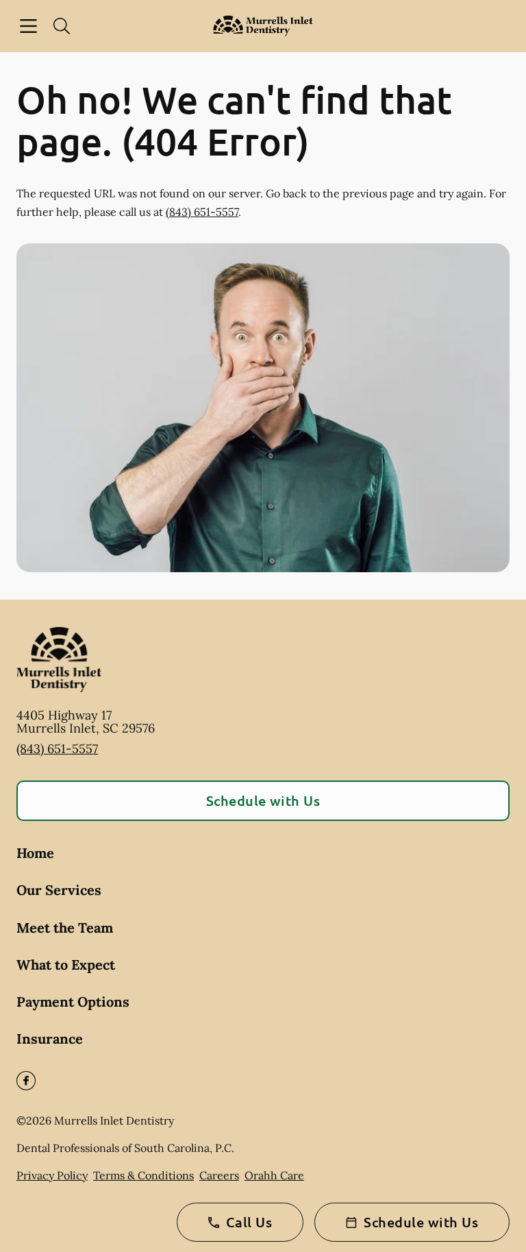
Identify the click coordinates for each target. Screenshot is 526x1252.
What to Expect (65, 964)
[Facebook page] (26, 1080)
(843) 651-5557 (202, 212)
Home (35, 852)
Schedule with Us (263, 800)
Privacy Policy (52, 1175)
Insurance (49, 1038)
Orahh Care (274, 1175)
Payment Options (72, 1001)
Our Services (58, 889)
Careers (219, 1175)
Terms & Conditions (143, 1175)
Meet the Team (64, 927)
